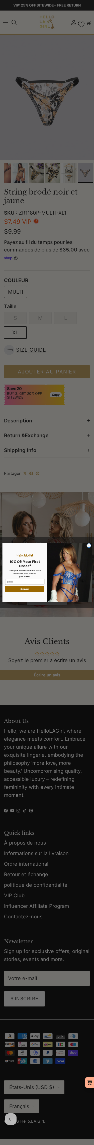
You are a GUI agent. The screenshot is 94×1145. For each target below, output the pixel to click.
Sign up (24, 589)
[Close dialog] (89, 546)
